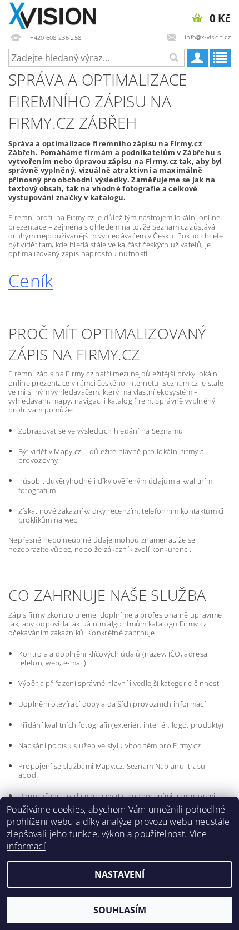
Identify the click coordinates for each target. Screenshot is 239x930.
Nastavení (119, 874)
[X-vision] (52, 14)
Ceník (30, 280)
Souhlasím (119, 910)
